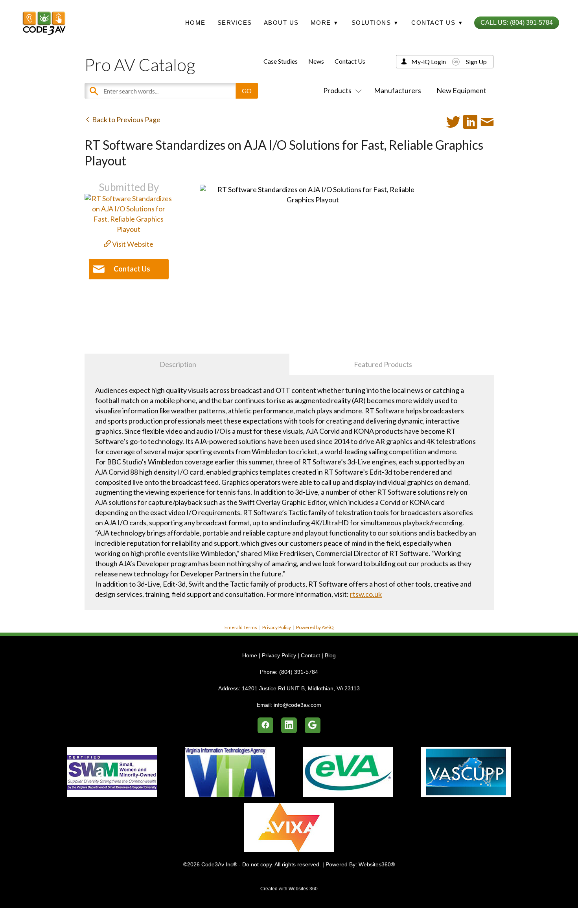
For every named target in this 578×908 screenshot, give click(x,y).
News (316, 61)
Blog (330, 655)
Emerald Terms (241, 627)
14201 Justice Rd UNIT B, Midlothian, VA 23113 (301, 688)
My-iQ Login (428, 61)
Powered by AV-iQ (315, 627)
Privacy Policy (276, 627)
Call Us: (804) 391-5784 (516, 22)
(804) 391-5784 (298, 672)
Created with (289, 888)
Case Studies (280, 61)
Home (195, 22)
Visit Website (132, 244)
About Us (281, 22)
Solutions (375, 22)
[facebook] (265, 725)
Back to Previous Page (125, 119)
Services (234, 22)
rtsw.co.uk (366, 594)
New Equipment (461, 90)
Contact (310, 655)
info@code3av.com (297, 705)
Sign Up (476, 61)
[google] (312, 725)
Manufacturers (397, 90)
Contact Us (350, 61)
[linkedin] (289, 725)
